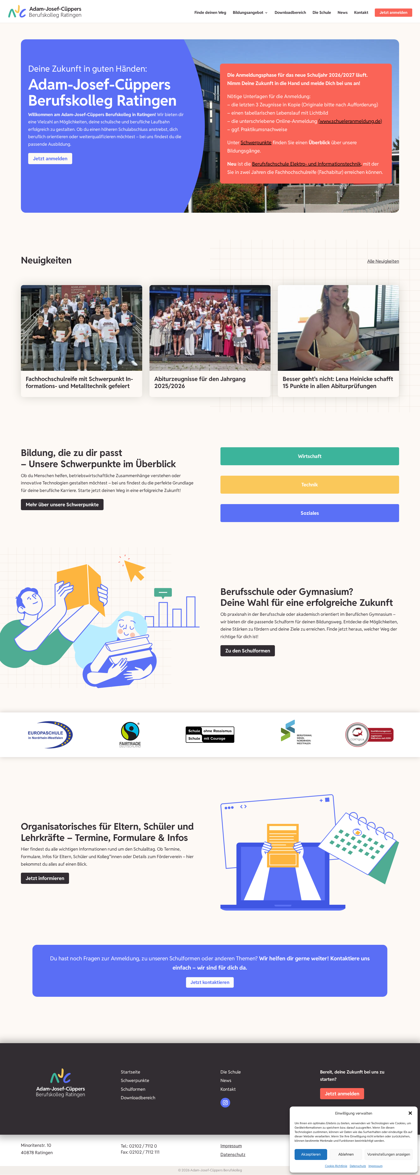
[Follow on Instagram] (225, 1102)
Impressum (375, 1166)
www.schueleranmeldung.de (350, 121)
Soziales (310, 513)
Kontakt (361, 13)
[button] (410, 1113)
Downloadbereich (290, 13)
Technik (309, 485)
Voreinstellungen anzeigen (388, 1154)
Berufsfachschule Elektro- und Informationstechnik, (307, 164)
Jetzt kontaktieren (210, 982)
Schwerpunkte (256, 142)
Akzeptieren (311, 1154)
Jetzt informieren (45, 878)
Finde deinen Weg (210, 13)
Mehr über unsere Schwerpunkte (62, 504)
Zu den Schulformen (247, 651)
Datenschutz (358, 1166)
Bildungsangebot (248, 13)
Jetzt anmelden (393, 12)
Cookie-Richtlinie (336, 1166)
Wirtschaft (310, 456)
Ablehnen (346, 1154)
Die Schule (322, 13)
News (343, 13)
